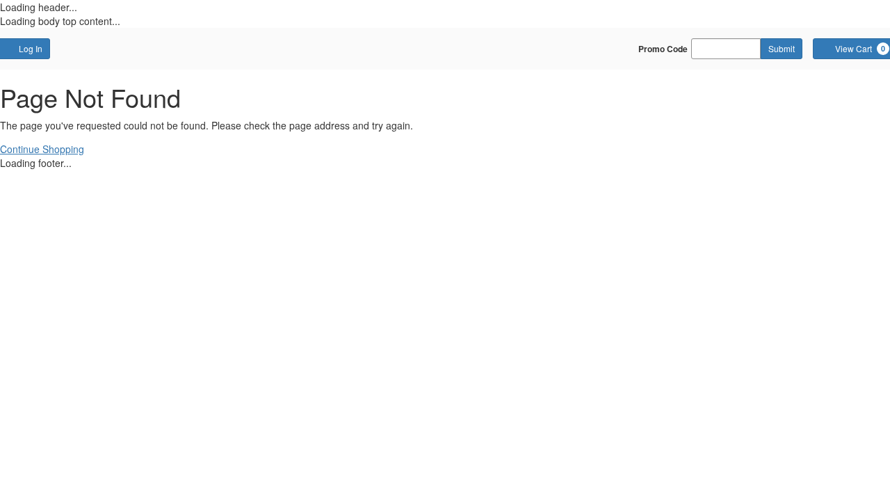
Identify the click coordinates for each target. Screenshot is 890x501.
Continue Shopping (42, 149)
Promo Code (663, 49)
